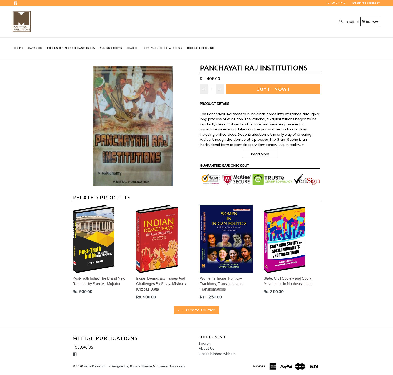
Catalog (35, 48)
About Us (206, 348)
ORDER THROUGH (200, 48)
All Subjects (111, 48)
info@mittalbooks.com (366, 3)
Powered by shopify (170, 366)
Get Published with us (162, 48)
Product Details (214, 103)
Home (19, 48)
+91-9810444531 (336, 3)
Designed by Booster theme (131, 366)
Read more (260, 154)
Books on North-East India (71, 48)
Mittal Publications (105, 338)
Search (133, 48)
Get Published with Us (217, 353)
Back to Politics (200, 310)
